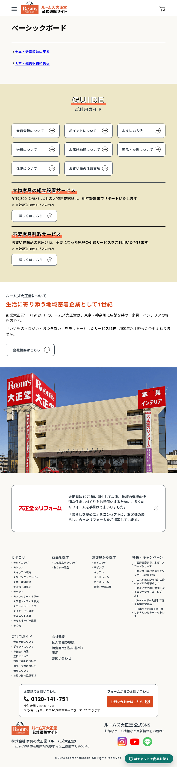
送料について (26, 150)
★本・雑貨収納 (22, 582)
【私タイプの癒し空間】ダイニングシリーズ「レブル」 (149, 592)
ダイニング (100, 562)
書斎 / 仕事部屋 (102, 586)
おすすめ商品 (61, 567)
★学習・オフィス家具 (26, 601)
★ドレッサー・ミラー (26, 596)
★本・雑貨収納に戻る (32, 52)
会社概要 (58, 636)
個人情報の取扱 (63, 642)
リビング (99, 567)
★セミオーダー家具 (24, 620)
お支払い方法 (132, 131)
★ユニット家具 (22, 615)
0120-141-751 (49, 699)
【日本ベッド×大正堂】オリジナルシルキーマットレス (149, 613)
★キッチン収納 (22, 572)
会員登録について (30, 131)
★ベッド (18, 591)
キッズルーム (101, 582)
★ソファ (18, 567)
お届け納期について (84, 150)
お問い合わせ (61, 658)
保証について (26, 168)
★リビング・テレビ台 (26, 577)
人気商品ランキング (65, 562)
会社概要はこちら (27, 350)
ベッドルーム (101, 577)
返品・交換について (137, 150)
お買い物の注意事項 (84, 168)
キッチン (99, 572)
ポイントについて (83, 131)
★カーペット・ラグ (24, 606)
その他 (17, 625)
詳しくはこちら (31, 216)
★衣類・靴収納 (22, 586)
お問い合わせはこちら (127, 702)
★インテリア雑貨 (23, 611)
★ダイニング (21, 562)
